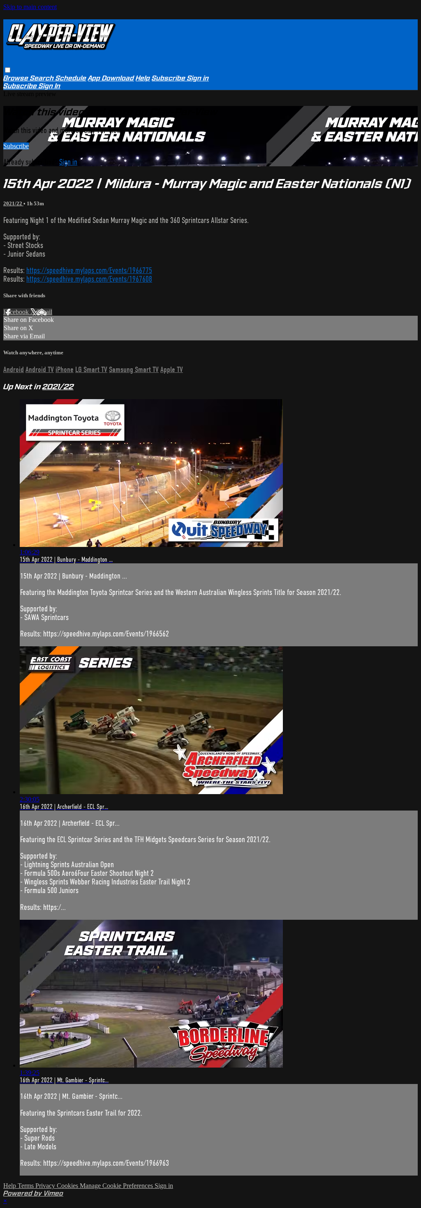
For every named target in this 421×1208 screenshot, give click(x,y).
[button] (7, 70)
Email (44, 311)
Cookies (68, 1185)
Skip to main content (30, 6)
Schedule (71, 78)
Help (143, 78)
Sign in (198, 78)
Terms (26, 1185)
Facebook (16, 311)
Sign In (49, 86)
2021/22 (13, 203)
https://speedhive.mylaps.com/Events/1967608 (89, 279)
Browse (16, 78)
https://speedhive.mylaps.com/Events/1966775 (89, 270)
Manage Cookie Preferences (117, 1185)
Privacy (46, 1185)
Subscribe (16, 145)
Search (43, 78)
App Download (111, 78)
